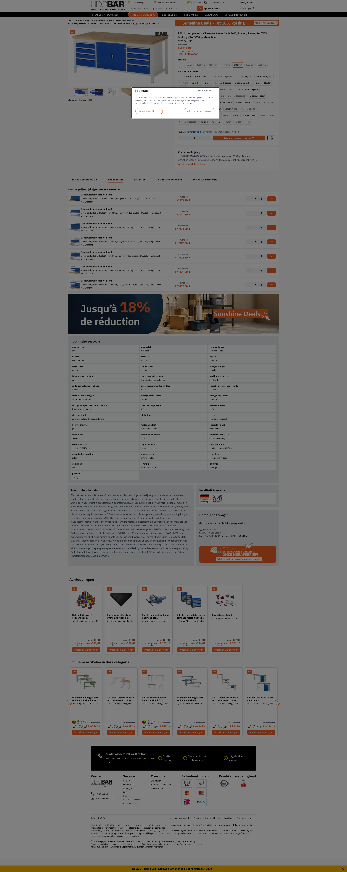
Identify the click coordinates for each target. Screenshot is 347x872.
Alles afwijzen (203, 90)
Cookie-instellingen (149, 111)
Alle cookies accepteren (199, 111)
